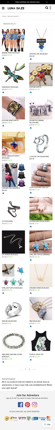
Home (4, 16)
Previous (8, 3)
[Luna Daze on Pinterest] (27, 407)
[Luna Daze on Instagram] (34, 407)
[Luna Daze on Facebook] (20, 407)
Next (47, 3)
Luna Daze (19, 412)
